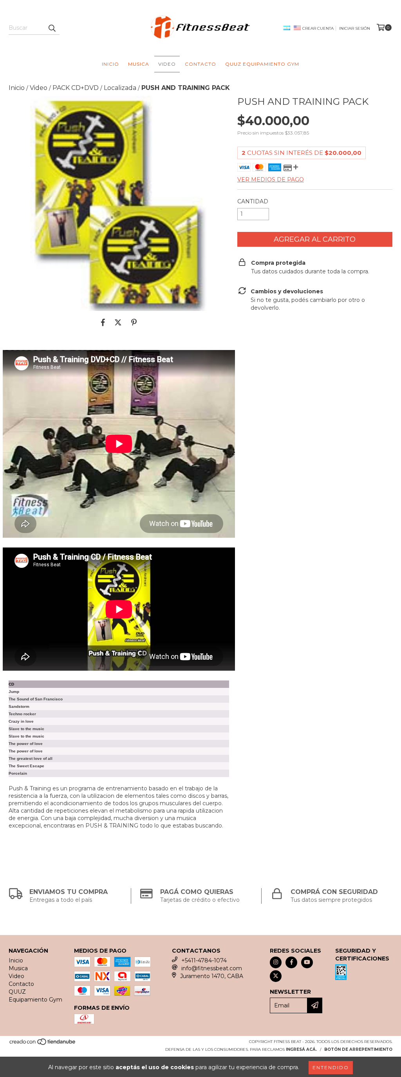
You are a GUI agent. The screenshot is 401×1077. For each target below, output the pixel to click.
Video (167, 64)
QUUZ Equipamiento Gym (262, 64)
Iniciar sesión (354, 28)
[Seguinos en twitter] (276, 976)
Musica (138, 64)
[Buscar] (52, 28)
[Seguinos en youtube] (307, 962)
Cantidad (252, 201)
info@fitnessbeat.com (211, 968)
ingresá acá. (301, 1049)
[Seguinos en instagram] (276, 962)
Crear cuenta (318, 28)
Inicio (110, 64)
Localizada (120, 88)
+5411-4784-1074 (204, 960)
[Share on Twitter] (118, 323)
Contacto (200, 64)
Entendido (330, 1067)
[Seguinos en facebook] (291, 962)
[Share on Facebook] (103, 323)
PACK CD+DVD (75, 88)
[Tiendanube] (43, 1043)
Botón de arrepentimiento (358, 1049)
